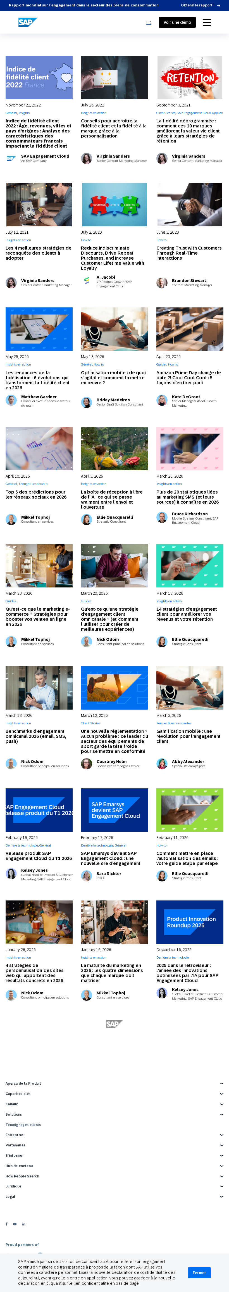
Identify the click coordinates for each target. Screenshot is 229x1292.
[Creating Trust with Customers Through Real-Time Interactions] (189, 204)
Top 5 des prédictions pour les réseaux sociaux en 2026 (36, 494)
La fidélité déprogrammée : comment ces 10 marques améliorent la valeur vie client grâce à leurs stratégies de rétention (188, 131)
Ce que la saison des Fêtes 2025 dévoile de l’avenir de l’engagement (35, 1101)
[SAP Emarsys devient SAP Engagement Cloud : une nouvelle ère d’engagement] (114, 810)
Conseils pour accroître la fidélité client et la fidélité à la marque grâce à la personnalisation (114, 128)
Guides (161, 364)
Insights (24, 113)
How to (86, 240)
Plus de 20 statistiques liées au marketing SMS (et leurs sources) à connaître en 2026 (187, 497)
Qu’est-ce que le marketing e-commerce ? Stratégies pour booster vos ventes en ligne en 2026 (38, 616)
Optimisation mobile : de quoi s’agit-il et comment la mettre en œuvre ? (113, 377)
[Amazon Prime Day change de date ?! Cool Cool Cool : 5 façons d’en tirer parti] (189, 329)
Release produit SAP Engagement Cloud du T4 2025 (189, 1087)
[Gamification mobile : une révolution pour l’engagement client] (189, 688)
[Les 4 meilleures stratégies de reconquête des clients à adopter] (39, 204)
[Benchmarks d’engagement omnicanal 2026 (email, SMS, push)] (39, 688)
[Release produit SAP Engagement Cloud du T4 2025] (189, 1041)
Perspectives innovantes (173, 723)
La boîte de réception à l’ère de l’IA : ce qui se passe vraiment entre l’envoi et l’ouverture (112, 499)
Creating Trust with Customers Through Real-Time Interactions (189, 253)
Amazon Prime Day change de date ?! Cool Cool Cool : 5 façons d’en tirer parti (188, 377)
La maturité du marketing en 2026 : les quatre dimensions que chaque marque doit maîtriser (112, 973)
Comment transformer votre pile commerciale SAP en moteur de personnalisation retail (36, 1220)
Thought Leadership (32, 484)
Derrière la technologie (22, 845)
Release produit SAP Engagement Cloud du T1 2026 (39, 856)
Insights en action (93, 113)
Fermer (199, 1272)
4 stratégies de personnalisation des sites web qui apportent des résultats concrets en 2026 (35, 973)
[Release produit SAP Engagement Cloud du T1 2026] (39, 810)
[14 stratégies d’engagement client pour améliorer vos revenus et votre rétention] (189, 565)
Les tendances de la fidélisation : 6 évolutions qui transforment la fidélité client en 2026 (38, 380)
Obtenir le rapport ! (197, 5)
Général (11, 113)
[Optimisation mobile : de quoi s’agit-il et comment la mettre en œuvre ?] (114, 329)
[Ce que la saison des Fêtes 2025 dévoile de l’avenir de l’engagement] (39, 1041)
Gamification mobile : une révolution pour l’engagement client (188, 736)
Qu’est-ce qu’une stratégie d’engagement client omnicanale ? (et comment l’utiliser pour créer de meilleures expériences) (110, 619)
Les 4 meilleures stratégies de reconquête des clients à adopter (38, 253)
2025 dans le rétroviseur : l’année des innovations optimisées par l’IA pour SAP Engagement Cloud (187, 973)
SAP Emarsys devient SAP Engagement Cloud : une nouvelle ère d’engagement (110, 858)
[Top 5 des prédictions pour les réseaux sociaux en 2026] (39, 448)
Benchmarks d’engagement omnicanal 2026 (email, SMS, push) (36, 736)
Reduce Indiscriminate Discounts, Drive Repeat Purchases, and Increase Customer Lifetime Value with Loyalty (112, 258)
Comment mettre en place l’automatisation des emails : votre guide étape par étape (187, 858)
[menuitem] (149, 22)
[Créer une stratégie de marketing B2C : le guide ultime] (114, 1169)
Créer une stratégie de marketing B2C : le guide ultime (114, 1215)
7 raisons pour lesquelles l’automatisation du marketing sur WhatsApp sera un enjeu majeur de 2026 (188, 1220)
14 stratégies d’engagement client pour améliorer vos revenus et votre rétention (186, 614)
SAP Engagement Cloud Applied (200, 113)
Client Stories (165, 113)
